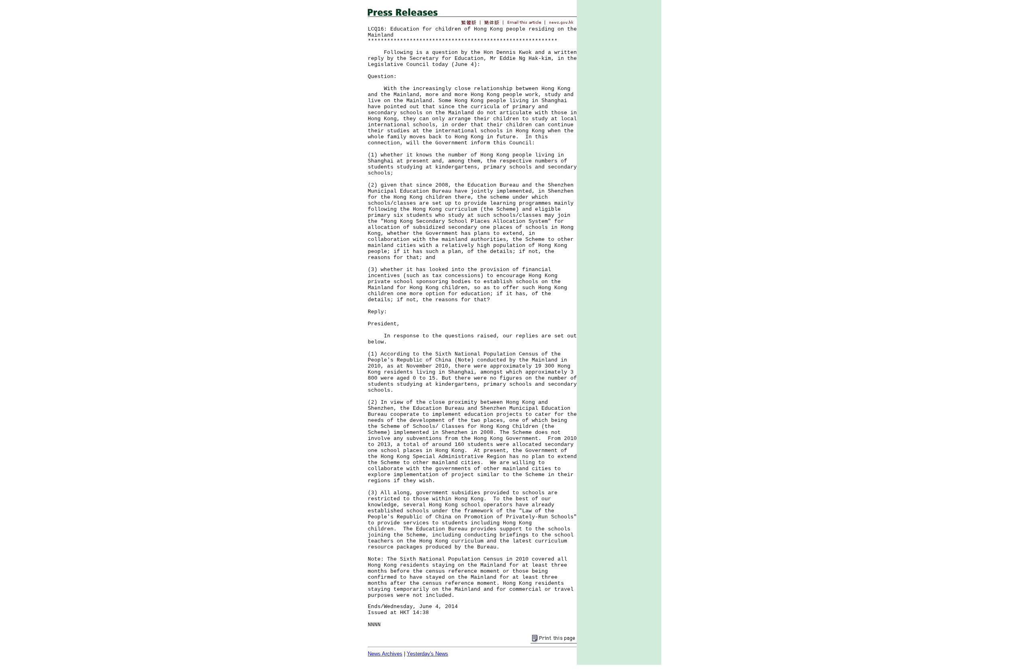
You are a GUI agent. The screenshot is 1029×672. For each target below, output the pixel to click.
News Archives (385, 654)
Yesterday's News (427, 654)
